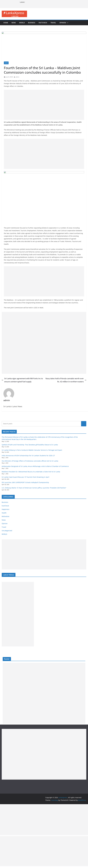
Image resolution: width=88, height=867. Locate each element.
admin (17, 77)
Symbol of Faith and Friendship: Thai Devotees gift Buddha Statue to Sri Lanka (30, 445)
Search (83, 423)
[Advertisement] (44, 105)
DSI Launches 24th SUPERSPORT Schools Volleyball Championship (25, 482)
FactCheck (43, 23)
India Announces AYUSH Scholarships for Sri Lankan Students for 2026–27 (28, 456)
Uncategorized (7, 531)
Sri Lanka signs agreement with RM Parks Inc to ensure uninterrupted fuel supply (23, 380)
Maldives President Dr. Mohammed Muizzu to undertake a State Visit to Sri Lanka (31, 472)
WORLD (4, 534)
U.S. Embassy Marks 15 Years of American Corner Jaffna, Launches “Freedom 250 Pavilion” (34, 488)
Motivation (5, 516)
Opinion (62, 23)
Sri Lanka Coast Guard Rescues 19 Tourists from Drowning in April (25, 477)
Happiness (5, 509)
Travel (53, 23)
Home (5, 23)
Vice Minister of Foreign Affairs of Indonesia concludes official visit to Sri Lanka (30, 461)
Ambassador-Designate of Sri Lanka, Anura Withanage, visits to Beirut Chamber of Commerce (35, 466)
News (13, 23)
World (22, 23)
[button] (67, 22)
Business (31, 23)
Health (4, 513)
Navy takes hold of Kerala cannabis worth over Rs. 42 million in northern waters (65, 380)
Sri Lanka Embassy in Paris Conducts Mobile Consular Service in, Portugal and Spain (32, 450)
